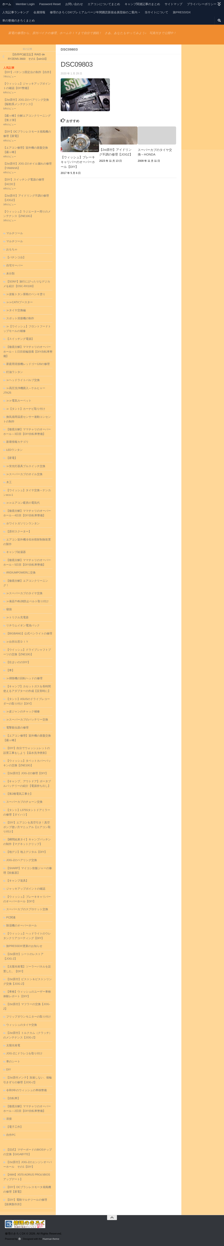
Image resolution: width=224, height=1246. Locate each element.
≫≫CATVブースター (19, 302)
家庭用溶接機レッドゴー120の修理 (28, 364)
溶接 (9, 1118)
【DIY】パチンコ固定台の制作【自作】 (27, 72)
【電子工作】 (14, 1126)
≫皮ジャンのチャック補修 (23, 711)
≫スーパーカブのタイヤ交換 (24, 593)
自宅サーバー (14, 265)
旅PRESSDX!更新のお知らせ (24, 946)
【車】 (10, 670)
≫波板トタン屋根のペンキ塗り (25, 294)
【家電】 (11, 458)
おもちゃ (11, 249)
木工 (9, 482)
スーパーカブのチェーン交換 (24, 801)
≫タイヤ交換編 (16, 310)
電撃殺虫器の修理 (17, 727)
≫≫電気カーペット (18, 400)
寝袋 (9, 609)
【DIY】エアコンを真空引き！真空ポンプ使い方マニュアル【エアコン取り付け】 (27, 827)
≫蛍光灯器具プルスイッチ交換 (25, 466)
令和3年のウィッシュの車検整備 (26, 1090)
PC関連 (11, 917)
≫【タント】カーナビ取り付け (25, 408)
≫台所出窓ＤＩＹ (17, 641)
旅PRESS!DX (182, 12)
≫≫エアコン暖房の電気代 (23, 502)
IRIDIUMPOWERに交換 (21, 572)
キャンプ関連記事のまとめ (142, 4)
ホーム (6, 4)
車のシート (13, 1061)
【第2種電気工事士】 (19, 793)
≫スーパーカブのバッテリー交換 (27, 719)
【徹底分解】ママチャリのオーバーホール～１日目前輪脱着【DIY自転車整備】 (27, 351)
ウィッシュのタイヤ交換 (21, 1024)
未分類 (10, 273)
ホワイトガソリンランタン (23, 523)
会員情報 (39, 12)
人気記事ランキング (15, 12)
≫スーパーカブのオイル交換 (24, 474)
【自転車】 (13, 1098)
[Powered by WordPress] (19, 1239)
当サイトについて (156, 12)
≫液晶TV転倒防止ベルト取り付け (27, 601)
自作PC (11, 1134)
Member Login (25, 4)
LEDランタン (14, 449)
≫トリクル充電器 (17, 617)
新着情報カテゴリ (17, 441)
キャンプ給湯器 (16, 552)
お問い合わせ (74, 4)
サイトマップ (173, 4)
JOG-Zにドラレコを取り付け (24, 1053)
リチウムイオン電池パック (23, 625)
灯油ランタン (14, 372)
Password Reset (50, 4)
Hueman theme (51, 1239)
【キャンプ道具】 (17, 880)
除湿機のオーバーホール (21, 925)
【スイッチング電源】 (20, 338)
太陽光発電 (13, 1045)
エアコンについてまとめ (104, 4)
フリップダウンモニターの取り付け (28, 1016)
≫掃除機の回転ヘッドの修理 (24, 678)
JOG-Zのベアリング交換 (21, 860)
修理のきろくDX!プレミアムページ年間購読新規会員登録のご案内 (93, 12)
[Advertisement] (203, 97)
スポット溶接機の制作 (20, 318)
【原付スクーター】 (18, 531)
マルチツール (14, 233)
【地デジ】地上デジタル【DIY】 (26, 851)
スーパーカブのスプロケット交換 (27, 909)
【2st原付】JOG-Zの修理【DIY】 (27, 773)
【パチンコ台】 (16, 257)
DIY (8, 1069)
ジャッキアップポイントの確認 (25, 888)
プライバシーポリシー (201, 4)
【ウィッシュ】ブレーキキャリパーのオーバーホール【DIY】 (78, 162)
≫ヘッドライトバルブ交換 (23, 380)
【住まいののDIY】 (18, 662)
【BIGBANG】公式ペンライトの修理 (29, 633)
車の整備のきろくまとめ (18, 20)
